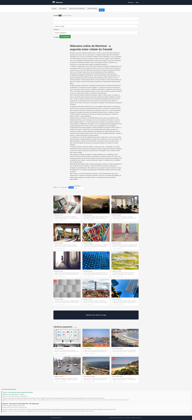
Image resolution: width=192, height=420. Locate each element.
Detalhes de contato (136, 417)
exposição (66, 36)
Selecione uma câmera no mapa (96, 315)
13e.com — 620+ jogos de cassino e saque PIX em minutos (18, 392)
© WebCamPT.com (56, 418)
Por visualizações (63, 187)
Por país (54, 8)
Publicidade (127, 417)
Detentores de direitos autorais (116, 417)
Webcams (131, 2)
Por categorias (62, 8)
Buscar (101, 10)
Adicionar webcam (92, 8)
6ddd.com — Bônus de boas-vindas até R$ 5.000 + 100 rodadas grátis (21, 403)
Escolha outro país (66, 15)
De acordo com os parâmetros (77, 8)
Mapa (137, 2)
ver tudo (75, 327)
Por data (71, 187)
